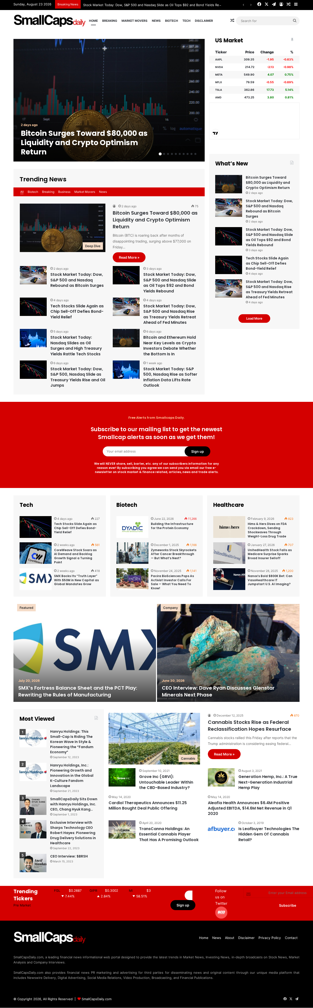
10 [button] (195, 154)
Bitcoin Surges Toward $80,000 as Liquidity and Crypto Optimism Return (84, 142)
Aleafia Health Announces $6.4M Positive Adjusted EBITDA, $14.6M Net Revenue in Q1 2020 (250, 808)
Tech (186, 21)
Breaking (109, 21)
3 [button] (168, 154)
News (156, 21)
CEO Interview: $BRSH (69, 856)
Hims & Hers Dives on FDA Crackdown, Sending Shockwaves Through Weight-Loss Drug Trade (267, 530)
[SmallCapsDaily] (50, 21)
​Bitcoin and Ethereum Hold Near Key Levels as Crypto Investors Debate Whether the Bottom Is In (169, 346)
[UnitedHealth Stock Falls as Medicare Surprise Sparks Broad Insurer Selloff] (229, 553)
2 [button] (164, 154)
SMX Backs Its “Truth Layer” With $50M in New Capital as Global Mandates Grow (76, 580)
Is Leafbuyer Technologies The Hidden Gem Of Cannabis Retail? (268, 834)
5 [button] (176, 154)
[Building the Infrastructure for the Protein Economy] (132, 527)
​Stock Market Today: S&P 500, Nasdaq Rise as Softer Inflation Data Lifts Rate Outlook (170, 377)
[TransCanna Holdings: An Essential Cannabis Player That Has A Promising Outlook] (122, 829)
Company (170, 608)
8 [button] (188, 154)
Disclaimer (204, 21)
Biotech (171, 21)
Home (93, 21)
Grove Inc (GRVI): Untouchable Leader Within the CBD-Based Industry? (166, 782)
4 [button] (172, 154)
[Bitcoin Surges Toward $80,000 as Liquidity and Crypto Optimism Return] (109, 100)
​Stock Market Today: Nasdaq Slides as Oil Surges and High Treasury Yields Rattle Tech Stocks (76, 346)
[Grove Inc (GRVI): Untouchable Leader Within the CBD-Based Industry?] (122, 777)
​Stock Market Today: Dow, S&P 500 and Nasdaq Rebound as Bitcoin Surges (77, 280)
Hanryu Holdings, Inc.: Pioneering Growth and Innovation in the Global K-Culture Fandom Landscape (71, 775)
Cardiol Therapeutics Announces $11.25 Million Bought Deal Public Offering (148, 805)
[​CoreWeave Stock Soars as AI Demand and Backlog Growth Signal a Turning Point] (36, 553)
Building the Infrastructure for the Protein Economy (172, 526)
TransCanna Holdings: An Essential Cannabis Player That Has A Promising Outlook (169, 834)
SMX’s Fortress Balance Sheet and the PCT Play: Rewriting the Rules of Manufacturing (77, 691)
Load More (254, 318)
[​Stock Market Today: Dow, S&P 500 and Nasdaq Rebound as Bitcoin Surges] (33, 275)
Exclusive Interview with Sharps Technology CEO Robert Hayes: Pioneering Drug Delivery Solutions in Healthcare (73, 833)
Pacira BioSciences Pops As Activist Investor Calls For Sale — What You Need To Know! (172, 582)
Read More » (129, 257)
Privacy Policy (269, 938)
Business (64, 192)
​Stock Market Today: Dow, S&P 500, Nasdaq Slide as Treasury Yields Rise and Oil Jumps (77, 377)
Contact (291, 938)
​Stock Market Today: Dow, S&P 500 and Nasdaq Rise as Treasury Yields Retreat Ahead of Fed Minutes (169, 314)
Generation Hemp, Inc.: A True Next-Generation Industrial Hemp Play (267, 782)
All (22, 192)
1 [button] (160, 153)
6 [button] (180, 154)
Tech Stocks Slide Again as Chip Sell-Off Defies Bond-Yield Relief (77, 311)
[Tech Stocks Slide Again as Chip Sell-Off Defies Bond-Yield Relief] (33, 307)
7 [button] (184, 154)
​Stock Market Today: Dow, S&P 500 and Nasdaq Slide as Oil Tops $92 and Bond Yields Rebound (156, 5)
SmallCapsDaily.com (97, 999)
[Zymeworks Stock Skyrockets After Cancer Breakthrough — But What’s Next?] (132, 553)
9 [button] (191, 154)
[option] (109, 100)
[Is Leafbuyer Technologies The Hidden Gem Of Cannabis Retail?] (221, 829)
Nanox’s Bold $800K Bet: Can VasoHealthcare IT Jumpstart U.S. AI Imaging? (270, 580)
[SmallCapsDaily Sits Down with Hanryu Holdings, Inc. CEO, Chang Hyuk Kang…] (33, 806)
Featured (26, 608)
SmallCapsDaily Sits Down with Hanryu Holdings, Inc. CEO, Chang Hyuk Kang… (73, 804)
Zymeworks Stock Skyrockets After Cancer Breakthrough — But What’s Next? (173, 554)
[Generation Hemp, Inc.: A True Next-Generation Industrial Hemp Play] (221, 777)
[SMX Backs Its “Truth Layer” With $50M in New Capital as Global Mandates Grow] (36, 579)
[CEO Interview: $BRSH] (33, 863)
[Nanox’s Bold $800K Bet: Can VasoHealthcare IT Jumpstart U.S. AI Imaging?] (229, 579)
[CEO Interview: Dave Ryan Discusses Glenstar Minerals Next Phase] (228, 653)
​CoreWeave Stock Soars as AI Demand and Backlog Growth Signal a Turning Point (75, 556)
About (229, 938)
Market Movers (134, 21)
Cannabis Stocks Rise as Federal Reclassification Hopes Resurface (249, 725)
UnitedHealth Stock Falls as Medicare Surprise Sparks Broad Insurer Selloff (270, 554)
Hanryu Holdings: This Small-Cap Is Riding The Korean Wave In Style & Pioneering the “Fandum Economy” (71, 741)
